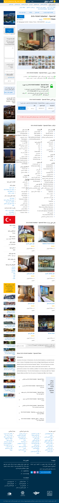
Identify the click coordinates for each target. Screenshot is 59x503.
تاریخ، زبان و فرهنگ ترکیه (9, 189)
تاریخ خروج (42, 105)
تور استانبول (36, 4)
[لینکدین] (31, 472)
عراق (14, 276)
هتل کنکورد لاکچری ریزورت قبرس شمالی (48, 441)
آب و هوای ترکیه (11, 191)
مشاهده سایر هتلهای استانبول (18, 346)
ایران (14, 275)
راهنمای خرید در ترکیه (9, 210)
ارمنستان (13, 267)
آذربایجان (13, 268)
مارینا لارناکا (23, 442)
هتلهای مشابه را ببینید (8, 92)
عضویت (28, 1)
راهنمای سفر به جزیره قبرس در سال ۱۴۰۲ (8, 434)
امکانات (30, 12)
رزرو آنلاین (21, 16)
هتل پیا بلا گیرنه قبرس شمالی (49, 444)
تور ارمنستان (17, 4)
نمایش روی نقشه (9, 30)
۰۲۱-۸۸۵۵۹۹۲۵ (10, 2)
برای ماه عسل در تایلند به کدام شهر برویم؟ (8, 448)
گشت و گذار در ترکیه (10, 214)
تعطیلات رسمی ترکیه (10, 202)
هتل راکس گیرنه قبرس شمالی (36, 437)
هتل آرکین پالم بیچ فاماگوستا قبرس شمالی (35, 448)
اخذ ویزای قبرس (10, 481)
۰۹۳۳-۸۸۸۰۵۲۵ (20, 2)
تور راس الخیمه (24, 4)
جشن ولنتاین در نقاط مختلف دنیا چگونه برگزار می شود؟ (8, 438)
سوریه (14, 278)
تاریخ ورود (52, 105)
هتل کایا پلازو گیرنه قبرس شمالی (35, 444)
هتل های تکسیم (22, 483)
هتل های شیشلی (10, 483)
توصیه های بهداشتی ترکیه (9, 200)
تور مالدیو (11, 4)
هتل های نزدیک (22, 12)
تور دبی (30, 4)
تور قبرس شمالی (44, 4)
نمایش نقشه (48, 22)
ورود (32, 1)
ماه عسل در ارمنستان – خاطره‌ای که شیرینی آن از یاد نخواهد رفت (8, 443)
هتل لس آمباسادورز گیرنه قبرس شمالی (35, 434)
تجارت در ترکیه (11, 193)
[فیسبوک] (37, 472)
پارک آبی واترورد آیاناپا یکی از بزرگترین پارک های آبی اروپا (21, 435)
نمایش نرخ (22, 108)
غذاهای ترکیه (11, 212)
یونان (14, 273)
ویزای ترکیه (12, 198)
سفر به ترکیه (11, 188)
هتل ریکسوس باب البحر (21, 487)
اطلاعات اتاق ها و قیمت (48, 12)
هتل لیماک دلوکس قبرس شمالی (49, 450)
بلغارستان (13, 270)
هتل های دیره (23, 485)
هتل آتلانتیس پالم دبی (9, 485)
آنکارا (14, 227)
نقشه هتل (37, 12)
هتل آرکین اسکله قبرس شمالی (49, 447)
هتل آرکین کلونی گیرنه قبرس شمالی (35, 441)
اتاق (34, 105)
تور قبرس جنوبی (52, 4)
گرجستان (13, 272)
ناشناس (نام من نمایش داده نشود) (10, 66)
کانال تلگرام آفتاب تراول (45, 472)
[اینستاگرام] (34, 472)
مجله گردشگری (23, 481)
